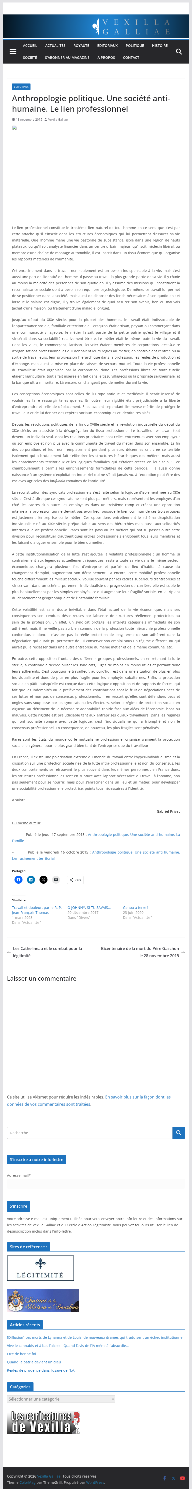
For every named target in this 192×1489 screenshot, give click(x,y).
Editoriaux (107, 45)
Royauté (81, 45)
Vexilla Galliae (58, 119)
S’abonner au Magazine (67, 57)
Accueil (30, 45)
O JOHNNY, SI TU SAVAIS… (89, 907)
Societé (30, 57)
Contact (131, 57)
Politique (135, 45)
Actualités (55, 45)
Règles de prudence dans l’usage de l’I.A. (41, 1370)
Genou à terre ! (135, 907)
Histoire (160, 45)
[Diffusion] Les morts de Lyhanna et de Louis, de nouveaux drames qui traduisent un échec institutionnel (95, 1337)
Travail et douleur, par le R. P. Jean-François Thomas (37, 910)
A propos (106, 57)
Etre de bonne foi (21, 1353)
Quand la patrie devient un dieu (34, 1362)
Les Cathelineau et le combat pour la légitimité (47, 952)
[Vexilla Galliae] (96, 18)
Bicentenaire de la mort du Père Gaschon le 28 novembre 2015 (140, 952)
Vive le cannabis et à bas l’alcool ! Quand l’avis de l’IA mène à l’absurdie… (68, 1345)
